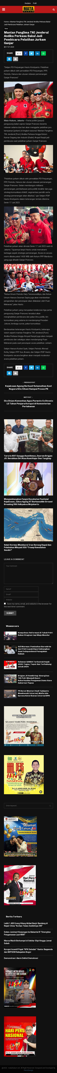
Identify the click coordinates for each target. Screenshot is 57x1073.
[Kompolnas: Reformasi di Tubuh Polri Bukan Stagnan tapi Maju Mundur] (10, 636)
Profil (35, 3)
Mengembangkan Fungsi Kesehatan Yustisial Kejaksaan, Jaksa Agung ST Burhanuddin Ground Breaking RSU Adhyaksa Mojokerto (28, 502)
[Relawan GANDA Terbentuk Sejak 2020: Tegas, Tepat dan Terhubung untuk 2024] (10, 665)
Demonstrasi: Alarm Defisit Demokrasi (21, 958)
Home (6, 22)
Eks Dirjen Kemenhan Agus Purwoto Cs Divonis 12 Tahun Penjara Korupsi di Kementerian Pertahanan (28, 404)
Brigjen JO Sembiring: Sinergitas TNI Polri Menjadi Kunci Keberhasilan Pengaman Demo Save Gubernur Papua (35, 679)
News (6, 28)
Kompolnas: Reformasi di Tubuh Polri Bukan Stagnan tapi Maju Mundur (35, 634)
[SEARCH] (50, 805)
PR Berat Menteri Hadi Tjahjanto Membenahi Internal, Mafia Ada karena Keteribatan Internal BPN (34, 693)
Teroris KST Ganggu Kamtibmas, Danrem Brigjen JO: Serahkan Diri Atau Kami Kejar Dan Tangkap (28, 457)
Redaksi (28, 3)
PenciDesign (28, 1070)
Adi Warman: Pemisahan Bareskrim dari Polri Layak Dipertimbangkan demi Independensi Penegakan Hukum (34, 650)
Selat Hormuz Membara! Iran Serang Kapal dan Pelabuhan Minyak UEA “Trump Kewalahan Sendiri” (27, 547)
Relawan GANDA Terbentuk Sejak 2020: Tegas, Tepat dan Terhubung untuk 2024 (34, 664)
